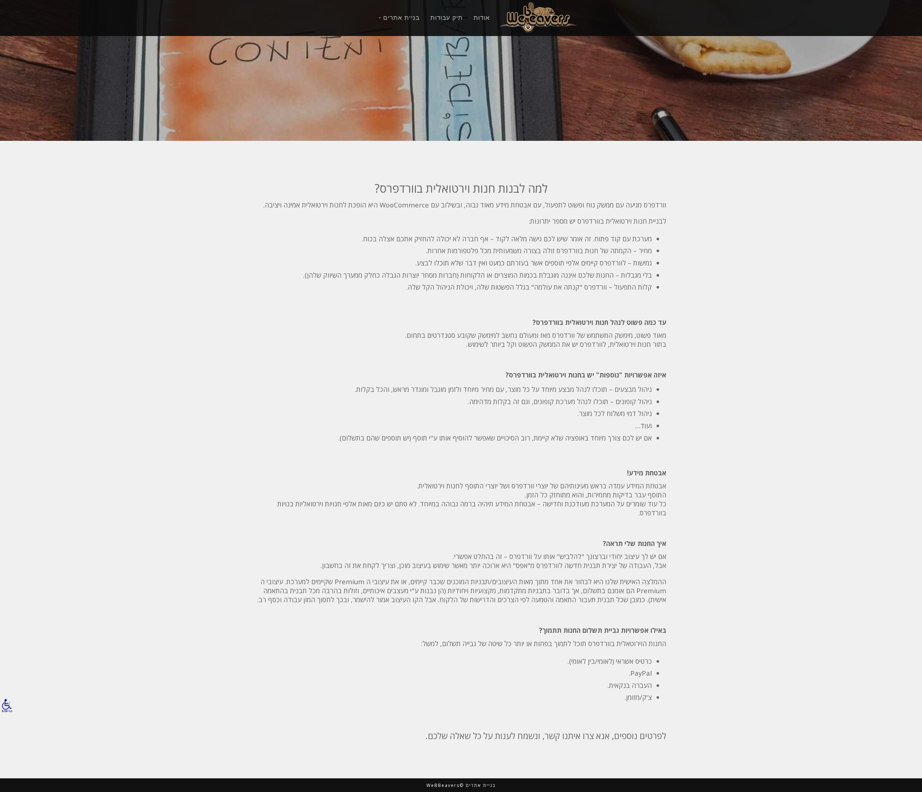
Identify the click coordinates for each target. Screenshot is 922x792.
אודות (482, 17)
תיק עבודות (446, 17)
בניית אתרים (401, 17)
